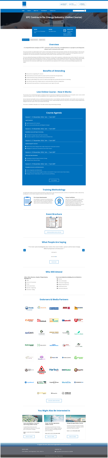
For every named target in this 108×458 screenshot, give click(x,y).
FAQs (38, 451)
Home (23, 10)
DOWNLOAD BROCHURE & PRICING (54, 21)
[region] (54, 250)
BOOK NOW (70, 29)
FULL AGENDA (54, 180)
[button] (24, 250)
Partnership (44, 10)
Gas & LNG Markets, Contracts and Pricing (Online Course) (31, 424)
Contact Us (52, 10)
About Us (36, 10)
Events (29, 10)
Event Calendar (25, 451)
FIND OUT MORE (29, 436)
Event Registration (32, 451)
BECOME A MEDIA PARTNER (54, 400)
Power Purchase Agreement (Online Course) (52, 424)
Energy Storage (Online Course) (75, 423)
